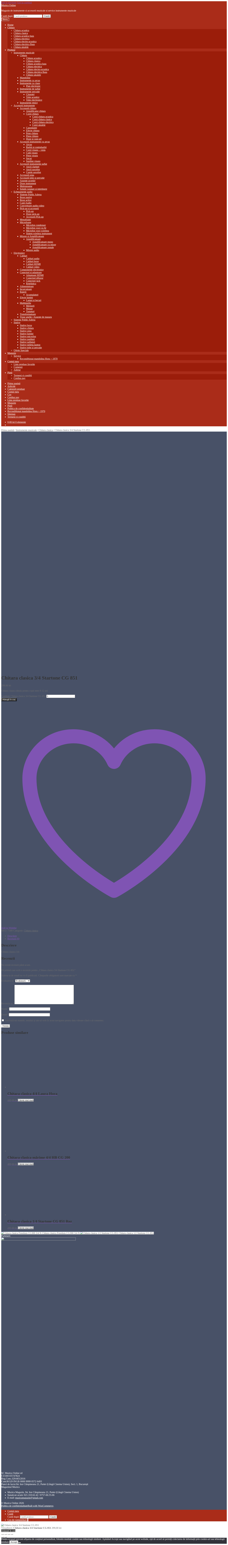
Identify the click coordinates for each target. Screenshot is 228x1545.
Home (10, 24)
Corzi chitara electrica (43, 122)
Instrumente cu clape (30, 83)
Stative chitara (27, 328)
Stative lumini (26, 333)
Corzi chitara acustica (42, 116)
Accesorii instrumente (24, 105)
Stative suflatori (27, 342)
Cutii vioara (32, 152)
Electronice (19, 253)
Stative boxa (26, 325)
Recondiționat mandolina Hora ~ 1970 (39, 358)
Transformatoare (28, 314)
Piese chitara (32, 136)
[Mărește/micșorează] (2, 1534)
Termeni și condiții (23, 375)
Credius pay (19, 378)
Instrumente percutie (30, 91)
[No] (19, 1542)
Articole (11, 386)
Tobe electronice (34, 100)
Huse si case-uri (34, 139)
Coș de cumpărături (17, 1520)
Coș (9, 394)
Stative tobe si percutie (31, 347)
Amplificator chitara (36, 111)
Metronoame (26, 186)
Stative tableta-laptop (30, 344)
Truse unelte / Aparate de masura (36, 317)
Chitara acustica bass (24, 36)
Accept (14, 1542)
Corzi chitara (32, 114)
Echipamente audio (23, 191)
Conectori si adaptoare (31, 272)
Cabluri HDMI (33, 264)
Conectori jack (33, 280)
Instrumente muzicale (24, 52)
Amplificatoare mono (42, 242)
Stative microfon (28, 336)
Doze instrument (28, 183)
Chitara (11, 27)
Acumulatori (32, 294)
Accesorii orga (27, 175)
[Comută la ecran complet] (5, 1534)
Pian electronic (33, 86)
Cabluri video (32, 267)
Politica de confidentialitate (20, 408)
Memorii (30, 306)
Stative (17, 322)
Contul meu (13, 361)
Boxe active (25, 200)
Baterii (23, 292)
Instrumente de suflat (30, 88)
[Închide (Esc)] (12, 1534)
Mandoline (25, 77)
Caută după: (7, 16)
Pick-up (30, 211)
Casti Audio (25, 203)
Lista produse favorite (24, 364)
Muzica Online (8, 5)
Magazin (11, 353)
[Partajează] (8, 1534)
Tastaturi (30, 311)
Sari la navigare (8, 2)
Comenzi (18, 367)
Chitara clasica (21, 33)
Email (5, 1014)
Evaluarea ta (8, 980)
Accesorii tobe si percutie (32, 178)
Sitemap (11, 414)
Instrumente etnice (29, 102)
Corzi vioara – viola (35, 150)
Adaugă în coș (9, 699)
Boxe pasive (26, 197)
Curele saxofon (33, 172)
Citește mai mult (26, 1100)
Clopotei (30, 94)
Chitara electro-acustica (25, 41)
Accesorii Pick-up (35, 216)
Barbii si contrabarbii (36, 147)
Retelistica (31, 283)
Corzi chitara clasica (42, 119)
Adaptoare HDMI (35, 275)
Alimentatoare (27, 286)
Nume (5, 1009)
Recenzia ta (7, 1003)
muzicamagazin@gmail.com (29, 1497)
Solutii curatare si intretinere (33, 189)
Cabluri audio (32, 258)
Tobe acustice (32, 97)
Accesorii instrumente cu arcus (35, 141)
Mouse (29, 308)
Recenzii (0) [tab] (13, 938)
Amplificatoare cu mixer (44, 244)
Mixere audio (32, 250)
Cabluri (23, 255)
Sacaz (29, 158)
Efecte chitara (32, 130)
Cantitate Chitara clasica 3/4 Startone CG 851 (23, 696)
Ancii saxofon (33, 169)
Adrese (17, 370)
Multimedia (25, 303)
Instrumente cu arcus (30, 80)
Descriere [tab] (12, 936)
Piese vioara (32, 155)
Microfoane (25, 222)
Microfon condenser (36, 225)
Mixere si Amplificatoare (32, 236)
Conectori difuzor (34, 278)
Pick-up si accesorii (29, 208)
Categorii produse (16, 389)
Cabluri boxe (32, 261)
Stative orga (25, 331)
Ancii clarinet (32, 166)
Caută (46, 16)
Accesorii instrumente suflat (33, 164)
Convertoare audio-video (32, 205)
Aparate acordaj (27, 180)
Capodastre (31, 127)
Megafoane (25, 219)
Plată (9, 372)
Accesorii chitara (28, 108)
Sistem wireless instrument (39, 233)
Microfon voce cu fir (36, 228)
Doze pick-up (32, 214)
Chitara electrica (21, 38)
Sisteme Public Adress (31, 194)
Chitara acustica (21, 30)
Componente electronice (32, 269)
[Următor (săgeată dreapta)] (5, 1537)
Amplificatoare (33, 239)
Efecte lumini (26, 297)
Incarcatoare (26, 289)
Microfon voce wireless (37, 230)
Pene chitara (32, 133)
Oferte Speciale (21, 350)
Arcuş (29, 144)
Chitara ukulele (21, 47)
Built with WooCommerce (40, 1506)
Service (17, 356)
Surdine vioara (33, 161)
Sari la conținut (24, 2)
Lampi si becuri (33, 300)
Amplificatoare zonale (43, 247)
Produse (11, 50)
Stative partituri (27, 339)
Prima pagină (13, 383)
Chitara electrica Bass (24, 44)
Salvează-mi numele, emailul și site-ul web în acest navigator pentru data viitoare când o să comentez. (54, 1020)
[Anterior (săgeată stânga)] (2, 1537)
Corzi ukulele (38, 125)
